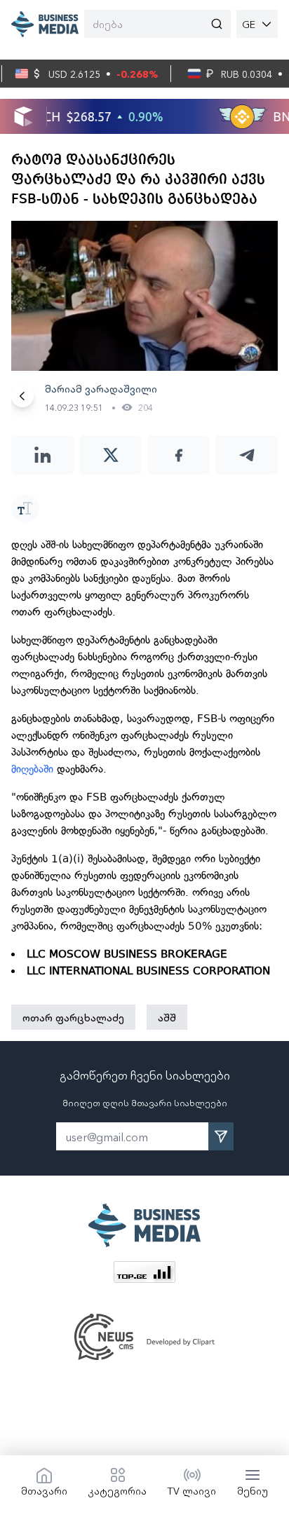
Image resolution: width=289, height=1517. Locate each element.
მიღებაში (34, 769)
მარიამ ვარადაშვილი (101, 388)
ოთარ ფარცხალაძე (73, 1017)
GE (248, 24)
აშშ (167, 1017)
